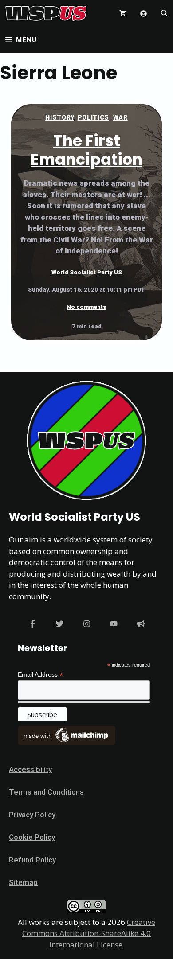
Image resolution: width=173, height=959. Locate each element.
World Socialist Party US (86, 272)
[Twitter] (59, 623)
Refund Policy (32, 859)
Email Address (40, 675)
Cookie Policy (32, 837)
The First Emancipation (86, 150)
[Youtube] (113, 623)
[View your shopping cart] (122, 13)
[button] (164, 13)
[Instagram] (86, 623)
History (59, 117)
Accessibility (30, 769)
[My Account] (143, 13)
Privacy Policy (32, 814)
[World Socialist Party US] (45, 13)
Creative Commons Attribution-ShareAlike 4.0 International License (88, 933)
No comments (86, 307)
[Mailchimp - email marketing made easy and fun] (66, 742)
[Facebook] (32, 623)
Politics (94, 117)
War (120, 117)
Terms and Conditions (46, 791)
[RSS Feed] (140, 623)
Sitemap (23, 882)
